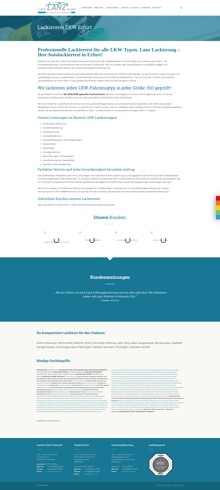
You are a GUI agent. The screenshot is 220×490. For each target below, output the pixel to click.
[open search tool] (181, 8)
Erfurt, (89, 342)
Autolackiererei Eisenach (57, 381)
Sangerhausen (46, 347)
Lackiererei (61, 376)
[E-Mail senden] (218, 207)
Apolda (97, 347)
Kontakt (159, 485)
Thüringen (122, 347)
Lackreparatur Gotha (66, 370)
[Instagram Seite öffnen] (218, 212)
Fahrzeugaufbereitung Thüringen (78, 391)
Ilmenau (111, 342)
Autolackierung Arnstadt (126, 411)
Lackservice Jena (80, 383)
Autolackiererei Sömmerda (145, 411)
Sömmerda (65, 342)
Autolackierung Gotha (51, 378)
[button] (41, 240)
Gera (74, 347)
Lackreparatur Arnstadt (84, 374)
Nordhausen (163, 342)
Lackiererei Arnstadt (49, 376)
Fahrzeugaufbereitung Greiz (77, 394)
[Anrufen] (218, 203)
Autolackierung (42, 370)
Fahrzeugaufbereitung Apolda (44, 394)
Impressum (42, 421)
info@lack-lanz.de (53, 472)
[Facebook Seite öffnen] (218, 217)
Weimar (79, 342)
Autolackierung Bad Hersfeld (69, 383)
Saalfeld (177, 342)
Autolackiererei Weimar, (91, 381)
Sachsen (108, 347)
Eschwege (63, 347)
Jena (127, 342)
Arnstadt (99, 342)
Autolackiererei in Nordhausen (96, 376)
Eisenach (51, 342)
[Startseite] (218, 198)
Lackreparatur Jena (101, 381)
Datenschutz (54, 421)
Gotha (40, 342)
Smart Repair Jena (101, 383)
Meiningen (85, 347)
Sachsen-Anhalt (140, 347)
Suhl (120, 342)
